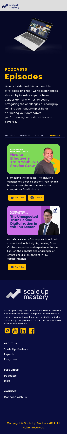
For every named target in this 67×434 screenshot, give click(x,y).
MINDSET (25, 135)
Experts (9, 354)
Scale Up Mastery (16, 349)
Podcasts (10, 376)
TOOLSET (55, 135)
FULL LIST (10, 135)
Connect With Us (15, 397)
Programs (10, 359)
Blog (7, 381)
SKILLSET (40, 135)
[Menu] (58, 9)
